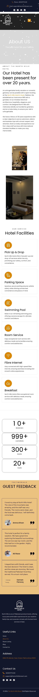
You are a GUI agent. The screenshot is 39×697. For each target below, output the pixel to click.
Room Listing (7, 641)
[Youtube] (21, 10)
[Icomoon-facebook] (18, 10)
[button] (29, 20)
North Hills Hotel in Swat (15, 95)
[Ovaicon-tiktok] (25, 10)
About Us (6, 639)
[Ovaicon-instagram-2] (14, 10)
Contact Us (6, 647)
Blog (4, 644)
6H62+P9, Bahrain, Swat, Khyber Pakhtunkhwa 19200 (19, 658)
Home (4, 636)
